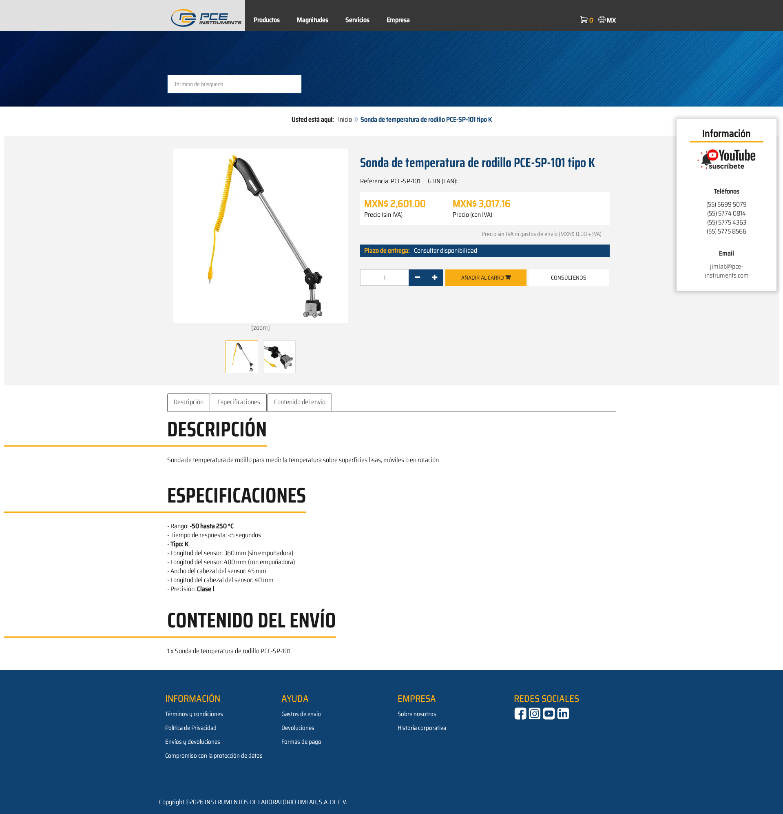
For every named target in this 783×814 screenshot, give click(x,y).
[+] (434, 277)
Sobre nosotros (417, 714)
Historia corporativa (422, 728)
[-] (417, 277)
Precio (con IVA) (472, 214)
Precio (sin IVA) (383, 214)
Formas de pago (301, 742)
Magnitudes (312, 20)
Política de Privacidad (191, 728)
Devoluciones (297, 728)
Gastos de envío (301, 714)
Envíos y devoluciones (192, 742)
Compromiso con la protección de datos (214, 756)
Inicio (345, 119)
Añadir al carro (483, 277)
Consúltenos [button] (568, 277)
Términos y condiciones (194, 714)
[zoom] (260, 327)
